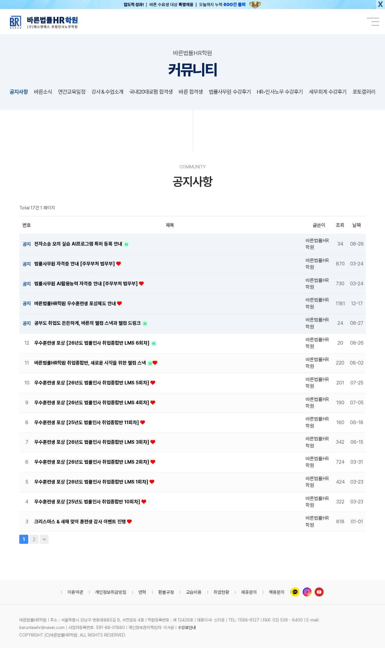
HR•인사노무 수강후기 (280, 92)
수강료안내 (187, 627)
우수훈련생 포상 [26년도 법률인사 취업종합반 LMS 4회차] (92, 402)
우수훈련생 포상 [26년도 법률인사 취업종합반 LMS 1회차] (91, 482)
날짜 (357, 225)
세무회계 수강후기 (327, 92)
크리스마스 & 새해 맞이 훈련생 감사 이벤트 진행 (80, 521)
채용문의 (277, 592)
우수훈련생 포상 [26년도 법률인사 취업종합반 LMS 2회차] (92, 462)
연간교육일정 (71, 92)
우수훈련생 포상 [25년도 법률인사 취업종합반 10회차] (87, 502)
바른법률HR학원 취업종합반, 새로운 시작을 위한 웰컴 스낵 (90, 363)
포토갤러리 (364, 92)
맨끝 (44, 539)
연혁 (142, 592)
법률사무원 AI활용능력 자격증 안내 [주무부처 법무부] (86, 283)
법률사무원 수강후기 (230, 92)
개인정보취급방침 (110, 592)
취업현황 (221, 592)
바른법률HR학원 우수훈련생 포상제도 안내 (75, 303)
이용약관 (75, 592)
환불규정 (166, 592)
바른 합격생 (191, 92)
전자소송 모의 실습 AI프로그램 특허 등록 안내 (78, 244)
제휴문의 (249, 592)
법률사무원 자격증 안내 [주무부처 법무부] (75, 264)
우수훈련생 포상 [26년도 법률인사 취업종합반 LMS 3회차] (92, 442)
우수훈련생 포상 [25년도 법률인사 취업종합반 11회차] (87, 422)
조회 (340, 225)
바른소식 (43, 92)
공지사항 (19, 92)
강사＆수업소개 (107, 92)
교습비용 (194, 592)
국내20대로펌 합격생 (151, 92)
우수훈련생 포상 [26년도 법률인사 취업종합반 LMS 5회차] (92, 383)
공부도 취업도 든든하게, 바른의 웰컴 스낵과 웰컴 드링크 (88, 323)
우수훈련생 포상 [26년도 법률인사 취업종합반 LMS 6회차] (92, 343)
